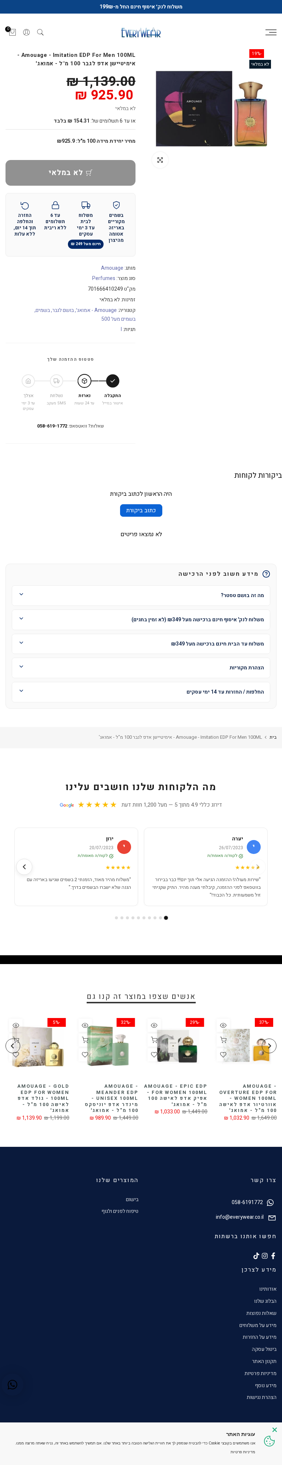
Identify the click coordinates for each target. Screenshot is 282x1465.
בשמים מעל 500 (118, 319)
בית (273, 737)
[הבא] (24, 867)
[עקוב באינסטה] (264, 1255)
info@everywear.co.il (240, 1217)
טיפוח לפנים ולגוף (119, 1211)
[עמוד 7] (132, 917)
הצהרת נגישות (261, 1397)
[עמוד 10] (116, 917)
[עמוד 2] (160, 917)
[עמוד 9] (121, 917)
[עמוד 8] (127, 917)
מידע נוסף (265, 1385)
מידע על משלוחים (257, 1325)
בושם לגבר (63, 310)
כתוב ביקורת (141, 510)
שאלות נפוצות (261, 1313)
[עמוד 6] (138, 917)
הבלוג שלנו (265, 1301)
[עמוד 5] (143, 917)
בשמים (43, 310)
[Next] (13, 1046)
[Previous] (269, 1046)
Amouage (112, 268)
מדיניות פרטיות (260, 1373)
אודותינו (267, 1289)
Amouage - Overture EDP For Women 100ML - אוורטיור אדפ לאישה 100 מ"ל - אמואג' (247, 1098)
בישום (132, 1199)
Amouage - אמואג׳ (96, 310)
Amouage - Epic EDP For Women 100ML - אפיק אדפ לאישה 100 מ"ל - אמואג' (175, 1095)
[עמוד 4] (149, 917)
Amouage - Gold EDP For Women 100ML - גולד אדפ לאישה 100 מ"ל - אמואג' (43, 1098)
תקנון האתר (264, 1361)
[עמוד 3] (154, 917)
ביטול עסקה (264, 1349)
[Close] (274, 1429)
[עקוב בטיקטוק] (256, 1255)
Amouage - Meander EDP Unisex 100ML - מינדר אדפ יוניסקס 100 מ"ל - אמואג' (111, 1098)
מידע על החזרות (259, 1337)
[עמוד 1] (166, 918)
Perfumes (103, 278)
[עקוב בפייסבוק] (273, 1255)
